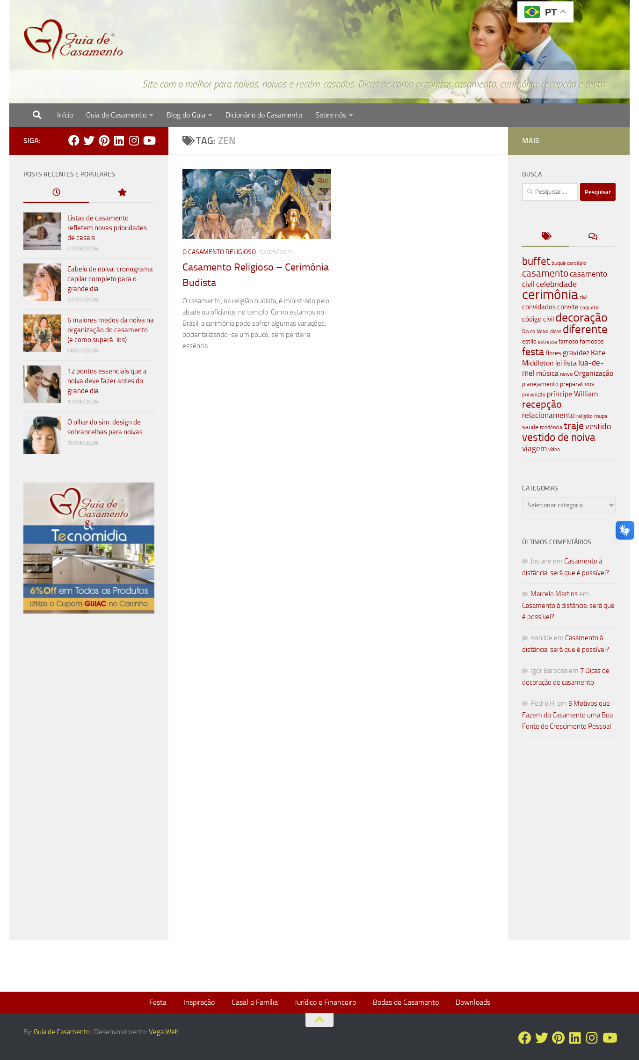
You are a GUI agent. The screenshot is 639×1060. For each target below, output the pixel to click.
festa (533, 351)
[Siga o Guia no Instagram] (133, 140)
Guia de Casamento (116, 114)
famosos (592, 341)
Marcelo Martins (554, 594)
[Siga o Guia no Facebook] (74, 140)
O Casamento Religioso (219, 252)
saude (530, 427)
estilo (529, 341)
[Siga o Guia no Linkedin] (118, 140)
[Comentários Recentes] (592, 237)
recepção (542, 404)
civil (584, 297)
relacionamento (548, 415)
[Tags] (545, 237)
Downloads (473, 1002)
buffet (536, 261)
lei (558, 363)
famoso (568, 341)
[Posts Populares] (121, 193)
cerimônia (550, 294)
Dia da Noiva (535, 332)
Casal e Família (255, 1002)
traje (574, 426)
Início (65, 114)
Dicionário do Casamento (263, 114)
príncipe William (572, 393)
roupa (600, 416)
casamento (545, 273)
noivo (566, 374)
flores (553, 353)
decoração (581, 317)
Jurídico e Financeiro (325, 1002)
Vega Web (164, 1032)
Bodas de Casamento (406, 1002)
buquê (559, 263)
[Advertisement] (88, 780)
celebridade (556, 284)
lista (570, 362)
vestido (598, 426)
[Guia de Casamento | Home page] (73, 40)
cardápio (576, 263)
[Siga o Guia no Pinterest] (103, 140)
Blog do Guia (186, 114)
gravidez (576, 352)
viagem (534, 448)
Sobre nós (330, 114)
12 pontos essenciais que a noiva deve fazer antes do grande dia (107, 381)
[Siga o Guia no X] (88, 140)
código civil (538, 319)
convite (568, 307)
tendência (551, 427)
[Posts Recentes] (56, 193)
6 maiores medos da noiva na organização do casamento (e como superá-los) (110, 330)
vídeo (554, 449)
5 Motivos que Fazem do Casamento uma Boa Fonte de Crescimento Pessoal (567, 715)
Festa (158, 1002)
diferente (585, 329)
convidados (539, 307)
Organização (593, 373)
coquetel (590, 308)
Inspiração (199, 1002)
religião (584, 416)
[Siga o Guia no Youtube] (148, 140)
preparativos (577, 384)
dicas (555, 332)
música (547, 373)
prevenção (533, 394)
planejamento (540, 383)
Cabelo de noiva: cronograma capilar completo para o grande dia (110, 279)
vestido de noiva (558, 437)
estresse (547, 342)
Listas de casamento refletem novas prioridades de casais (107, 228)
